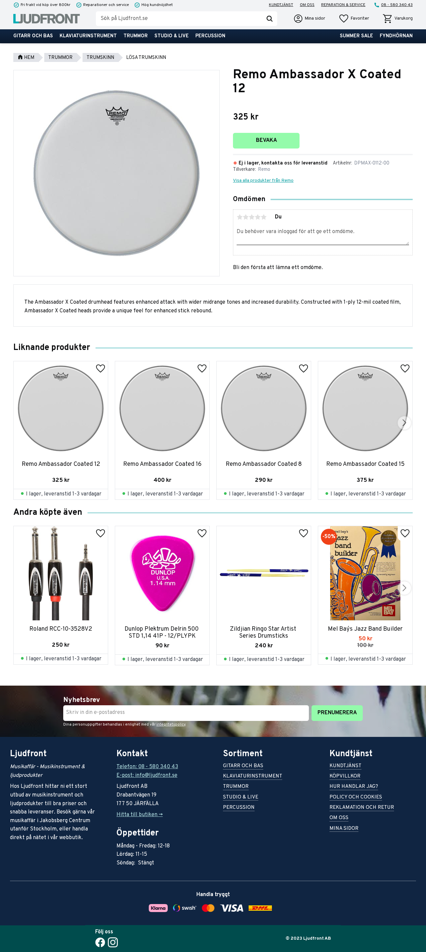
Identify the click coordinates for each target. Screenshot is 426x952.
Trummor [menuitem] (135, 36)
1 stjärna (240, 217)
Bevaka (266, 140)
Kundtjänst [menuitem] (281, 5)
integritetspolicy (170, 724)
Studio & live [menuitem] (171, 36)
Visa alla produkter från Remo (263, 180)
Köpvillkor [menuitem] (344, 777)
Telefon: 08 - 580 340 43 (147, 767)
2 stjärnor (246, 217)
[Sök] (269, 18)
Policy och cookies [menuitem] (355, 797)
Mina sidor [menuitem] (343, 829)
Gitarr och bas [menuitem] (33, 36)
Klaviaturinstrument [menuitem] (88, 36)
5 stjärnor (264, 217)
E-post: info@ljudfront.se (146, 775)
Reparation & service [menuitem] (343, 5)
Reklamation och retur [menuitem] (361, 808)
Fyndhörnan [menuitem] (396, 36)
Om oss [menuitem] (307, 5)
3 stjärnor (252, 217)
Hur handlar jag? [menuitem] (353, 787)
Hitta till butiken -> (139, 814)
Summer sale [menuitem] (356, 36)
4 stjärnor (258, 217)
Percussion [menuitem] (210, 36)
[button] (354, 18)
